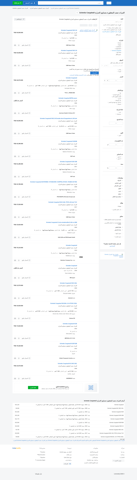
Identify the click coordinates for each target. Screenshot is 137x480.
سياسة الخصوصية (82, 75)
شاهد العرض (33, 387)
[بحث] (102, 3)
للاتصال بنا (122, 457)
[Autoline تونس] (118, 3)
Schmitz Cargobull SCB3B (69, 141)
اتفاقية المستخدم (74, 75)
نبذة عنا (122, 452)
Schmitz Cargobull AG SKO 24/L (67, 363)
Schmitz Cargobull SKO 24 (69, 30)
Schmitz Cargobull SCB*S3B (68, 343)
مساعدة (122, 454)
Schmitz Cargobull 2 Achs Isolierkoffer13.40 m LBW (61, 222)
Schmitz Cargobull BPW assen (68, 98)
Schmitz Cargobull (71, 78)
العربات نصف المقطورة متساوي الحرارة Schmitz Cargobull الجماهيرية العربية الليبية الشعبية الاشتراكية (100, 440)
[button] (18, 45)
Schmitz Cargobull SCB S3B (68, 161)
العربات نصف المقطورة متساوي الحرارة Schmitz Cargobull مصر (60, 440)
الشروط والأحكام (94, 452)
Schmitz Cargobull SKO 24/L (68, 283)
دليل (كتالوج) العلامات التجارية (91, 462)
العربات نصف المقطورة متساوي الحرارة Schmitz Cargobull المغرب (29, 440)
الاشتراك (94, 73)
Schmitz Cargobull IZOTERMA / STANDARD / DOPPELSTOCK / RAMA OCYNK (53, 182)
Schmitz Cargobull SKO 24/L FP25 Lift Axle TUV (62, 202)
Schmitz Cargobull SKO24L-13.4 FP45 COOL (63, 303)
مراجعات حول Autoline (92, 460)
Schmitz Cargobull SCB (70, 323)
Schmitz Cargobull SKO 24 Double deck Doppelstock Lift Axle (58, 118)
